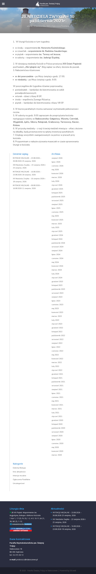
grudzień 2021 (57, 374)
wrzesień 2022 (57, 339)
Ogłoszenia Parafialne (60, 26)
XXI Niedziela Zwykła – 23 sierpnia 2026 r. (29, 165)
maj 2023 (55, 308)
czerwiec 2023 (57, 304)
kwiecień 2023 (57, 312)
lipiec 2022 (56, 347)
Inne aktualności (19, 472)
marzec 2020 (57, 455)
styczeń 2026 (57, 185)
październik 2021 (58, 382)
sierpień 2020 (57, 436)
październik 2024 (58, 243)
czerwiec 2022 (57, 351)
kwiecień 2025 (57, 220)
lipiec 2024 (56, 254)
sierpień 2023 (57, 297)
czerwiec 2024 (57, 258)
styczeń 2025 (57, 231)
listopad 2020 (57, 424)
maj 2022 (55, 355)
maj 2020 (55, 447)
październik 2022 (58, 335)
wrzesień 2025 (57, 200)
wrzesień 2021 (57, 385)
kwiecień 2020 (57, 451)
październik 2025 (58, 196)
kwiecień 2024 (57, 266)
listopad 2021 (57, 378)
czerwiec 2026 (57, 166)
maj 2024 (55, 262)
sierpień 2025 (57, 204)
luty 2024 (55, 274)
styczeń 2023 (57, 324)
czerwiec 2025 (57, 212)
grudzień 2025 (57, 189)
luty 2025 (55, 227)
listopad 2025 (57, 193)
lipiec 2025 (56, 208)
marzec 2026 (57, 177)
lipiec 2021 (56, 393)
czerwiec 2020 (57, 443)
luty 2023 (55, 320)
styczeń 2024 (57, 277)
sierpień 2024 (57, 250)
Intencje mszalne (19, 475)
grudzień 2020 (57, 420)
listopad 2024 (57, 239)
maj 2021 (55, 401)
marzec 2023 (57, 316)
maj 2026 (55, 169)
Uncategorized (18, 483)
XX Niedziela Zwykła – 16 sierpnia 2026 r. (29, 178)
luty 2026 (55, 181)
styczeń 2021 (57, 416)
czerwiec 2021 (57, 397)
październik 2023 (58, 289)
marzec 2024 (57, 270)
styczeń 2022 (57, 370)
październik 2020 (58, 428)
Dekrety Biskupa (19, 468)
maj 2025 (55, 216)
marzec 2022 (57, 362)
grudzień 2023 (57, 281)
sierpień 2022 (57, 343)
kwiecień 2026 (57, 173)
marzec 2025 (57, 224)
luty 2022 (55, 366)
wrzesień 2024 (57, 247)
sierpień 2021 (57, 389)
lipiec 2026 (56, 162)
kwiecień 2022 (57, 358)
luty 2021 (55, 412)
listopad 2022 (57, 331)
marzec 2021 (57, 409)
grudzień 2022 (57, 328)
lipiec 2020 (56, 439)
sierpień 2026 (57, 158)
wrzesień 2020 (57, 432)
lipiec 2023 (56, 301)
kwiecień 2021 (57, 405)
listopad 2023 (57, 285)
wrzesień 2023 (57, 293)
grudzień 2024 (57, 235)
